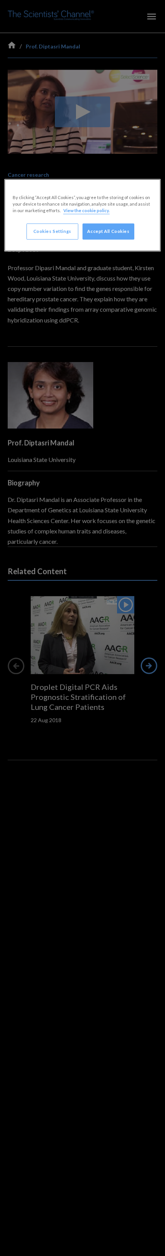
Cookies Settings (52, 231)
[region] (82, 215)
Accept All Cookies (108, 231)
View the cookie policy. (86, 210)
